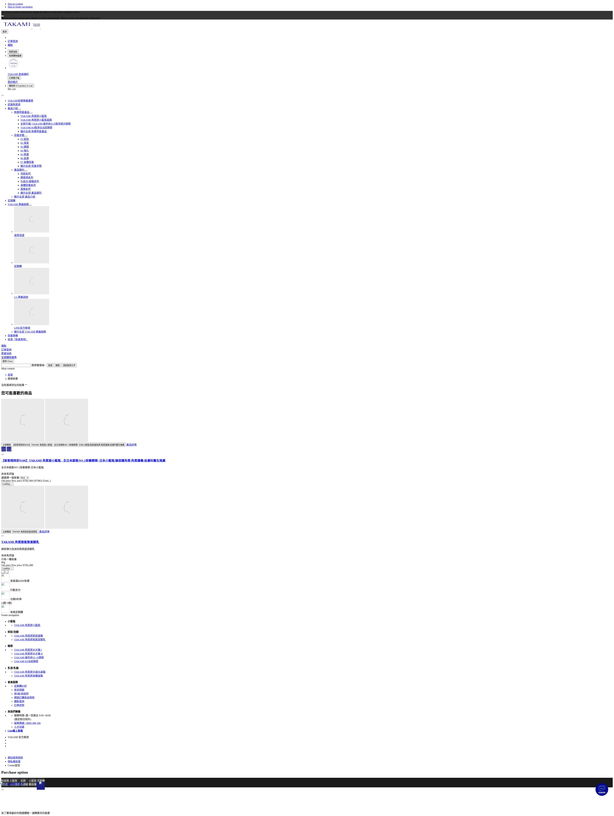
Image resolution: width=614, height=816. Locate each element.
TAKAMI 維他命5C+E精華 (29, 657)
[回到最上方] (2, 789)
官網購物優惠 (15, 56)
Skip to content (15, 4)
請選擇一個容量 (10, 477)
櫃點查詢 (19, 701)
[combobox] (16, 365)
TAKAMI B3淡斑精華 (26, 661)
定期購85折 (20, 686)
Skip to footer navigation (20, 6)
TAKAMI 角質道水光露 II (28, 653)
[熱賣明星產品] (31, 113)
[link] (13, 68)
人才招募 (19, 727)
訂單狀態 (19, 705)
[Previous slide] (2, 571)
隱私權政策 (14, 761)
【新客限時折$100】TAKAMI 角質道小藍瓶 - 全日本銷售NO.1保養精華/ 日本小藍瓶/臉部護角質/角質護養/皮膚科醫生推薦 (83, 460)
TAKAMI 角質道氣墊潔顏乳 (20, 542)
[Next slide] (6, 571)
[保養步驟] (26, 136)
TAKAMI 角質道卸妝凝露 (28, 635)
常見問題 (19, 689)
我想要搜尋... (38, 365)
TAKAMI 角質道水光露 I (28, 649)
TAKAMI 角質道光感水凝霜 (29, 672)
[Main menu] (2, 95)
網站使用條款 (15, 757)
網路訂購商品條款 (24, 697)
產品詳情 (131, 444)
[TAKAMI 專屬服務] (30, 205)
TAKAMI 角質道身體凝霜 (28, 675)
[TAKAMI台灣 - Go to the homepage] (36, 28)
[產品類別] (26, 170)
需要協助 (13, 52)
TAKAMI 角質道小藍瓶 (27, 625)
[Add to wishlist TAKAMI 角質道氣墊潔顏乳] (2, 535)
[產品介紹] (20, 109)
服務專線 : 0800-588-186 (27, 723)
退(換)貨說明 (21, 693)
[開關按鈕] (41, 786)
